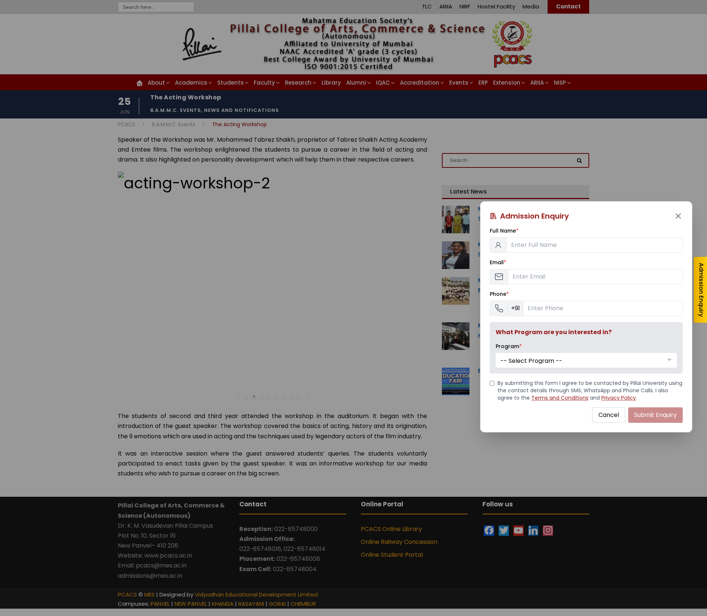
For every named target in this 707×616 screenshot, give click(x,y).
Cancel (608, 415)
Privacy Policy (618, 397)
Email (498, 262)
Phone (499, 294)
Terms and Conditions (559, 397)
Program (509, 346)
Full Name (504, 230)
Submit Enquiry (655, 415)
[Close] (678, 216)
